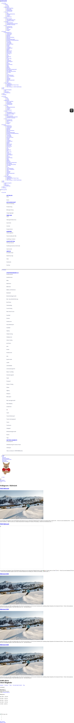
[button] (1, 482)
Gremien (8, 15)
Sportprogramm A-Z (7, 32)
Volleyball (8, 79)
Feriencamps (6, 91)
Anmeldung (4, 94)
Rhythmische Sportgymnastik (12, 69)
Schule (3, 93)
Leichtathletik (9, 60)
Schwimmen (9, 72)
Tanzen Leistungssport (10, 76)
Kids (3, 88)
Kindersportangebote (7, 89)
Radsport (8, 67)
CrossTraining (9, 43)
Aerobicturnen (9, 34)
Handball (8, 48)
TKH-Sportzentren (10, 22)
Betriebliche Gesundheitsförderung (12, 40)
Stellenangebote (9, 18)
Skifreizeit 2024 (4, 574)
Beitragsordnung (9, 10)
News (8, 5)
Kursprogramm (9, 83)
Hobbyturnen (9, 51)
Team (7, 106)
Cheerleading (9, 42)
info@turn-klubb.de (6, 692)
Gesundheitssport (9, 141)
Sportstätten (6, 21)
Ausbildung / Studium (10, 20)
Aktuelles (6, 4)
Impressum (14, 705)
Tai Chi (8, 74)
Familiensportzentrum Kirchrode (12, 23)
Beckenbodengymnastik (11, 39)
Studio (3, 87)
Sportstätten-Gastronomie (11, 24)
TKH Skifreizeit (4, 488)
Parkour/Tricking (9, 64)
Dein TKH (4, 3)
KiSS (7, 57)
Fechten (8, 139)
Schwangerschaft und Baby (11, 71)
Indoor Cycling (9, 52)
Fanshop (8, 30)
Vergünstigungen (9, 11)
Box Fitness (9, 41)
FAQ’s (8, 28)
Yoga (7, 175)
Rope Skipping (9, 70)
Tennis (8, 77)
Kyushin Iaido (9, 58)
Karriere (5, 17)
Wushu (8, 174)
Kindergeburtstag (7, 92)
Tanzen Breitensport (10, 75)
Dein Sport (4, 31)
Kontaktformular (9, 26)
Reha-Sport (8, 68)
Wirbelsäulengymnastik (10, 80)
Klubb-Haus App (9, 27)
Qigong (8, 66)
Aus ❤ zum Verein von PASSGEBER (67, 707)
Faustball (8, 45)
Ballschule (8, 36)
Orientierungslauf (9, 61)
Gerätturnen (9, 140)
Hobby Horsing (9, 50)
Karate (8, 55)
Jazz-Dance (8, 53)
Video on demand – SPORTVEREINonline (14, 86)
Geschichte (8, 14)
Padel (7, 62)
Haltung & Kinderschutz (11, 13)
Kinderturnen (9, 56)
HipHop (8, 49)
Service (5, 25)
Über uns (5, 105)
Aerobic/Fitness (9, 33)
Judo (7, 54)
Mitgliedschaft (6, 7)
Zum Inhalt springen (3, 0)
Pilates (8, 65)
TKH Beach (9, 85)
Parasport (8, 63)
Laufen (8, 59)
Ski (7, 73)
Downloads (8, 29)
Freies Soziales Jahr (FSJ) (11, 19)
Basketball (8, 38)
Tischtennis (8, 78)
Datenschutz (18, 705)
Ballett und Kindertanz (10, 37)
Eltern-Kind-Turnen (10, 44)
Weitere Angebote (7, 176)
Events (8, 6)
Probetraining (9, 9)
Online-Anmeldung (10, 8)
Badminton (8, 35)
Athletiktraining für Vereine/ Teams (13, 84)
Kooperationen (9, 16)
